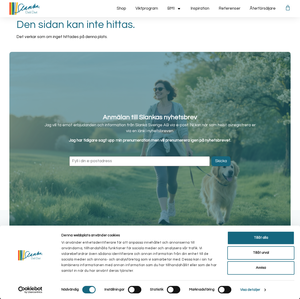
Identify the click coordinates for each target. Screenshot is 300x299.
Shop (121, 8)
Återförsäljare (263, 8)
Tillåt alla (261, 237)
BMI (171, 8)
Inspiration (200, 8)
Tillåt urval (261, 252)
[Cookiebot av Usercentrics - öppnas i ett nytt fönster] (30, 289)
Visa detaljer (250, 289)
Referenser (229, 8)
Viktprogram (146, 8)
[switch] (134, 289)
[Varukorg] (288, 8)
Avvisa (261, 267)
